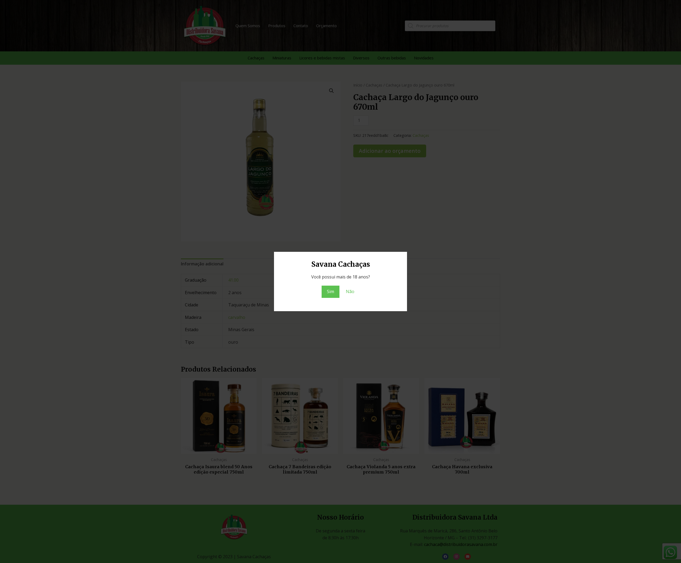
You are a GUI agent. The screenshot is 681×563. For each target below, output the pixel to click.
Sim (330, 291)
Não (350, 291)
